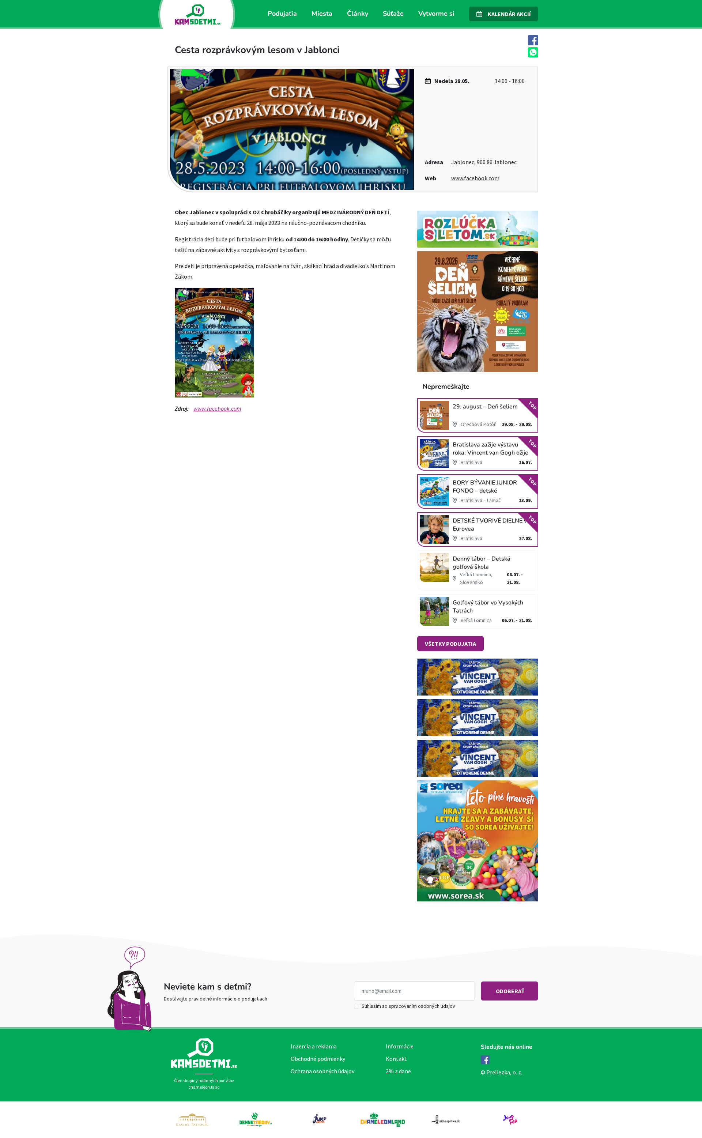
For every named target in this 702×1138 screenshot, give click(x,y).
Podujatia (282, 13)
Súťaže (393, 13)
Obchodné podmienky (318, 1058)
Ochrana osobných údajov (322, 1071)
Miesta (322, 13)
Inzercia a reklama (314, 1046)
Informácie (400, 1046)
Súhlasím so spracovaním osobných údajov (408, 1006)
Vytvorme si (436, 13)
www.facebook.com (475, 178)
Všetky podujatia (450, 643)
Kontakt (396, 1058)
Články (357, 13)
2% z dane (398, 1071)
